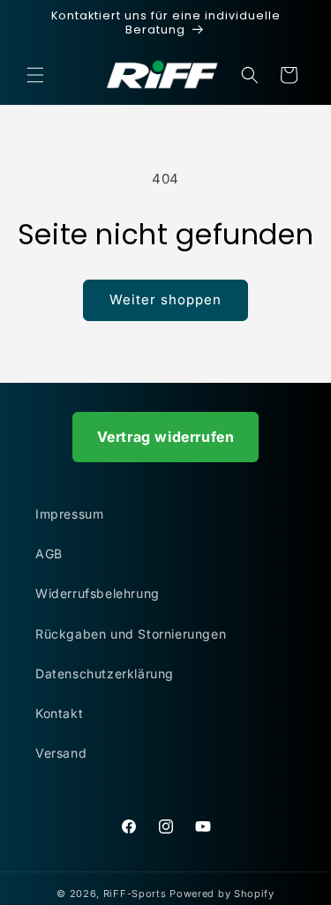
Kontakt (59, 713)
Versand (61, 752)
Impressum (69, 513)
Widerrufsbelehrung (97, 593)
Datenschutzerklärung (104, 673)
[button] (35, 75)
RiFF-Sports (135, 893)
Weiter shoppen (165, 299)
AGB (49, 553)
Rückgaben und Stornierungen (130, 633)
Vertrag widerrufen (166, 436)
